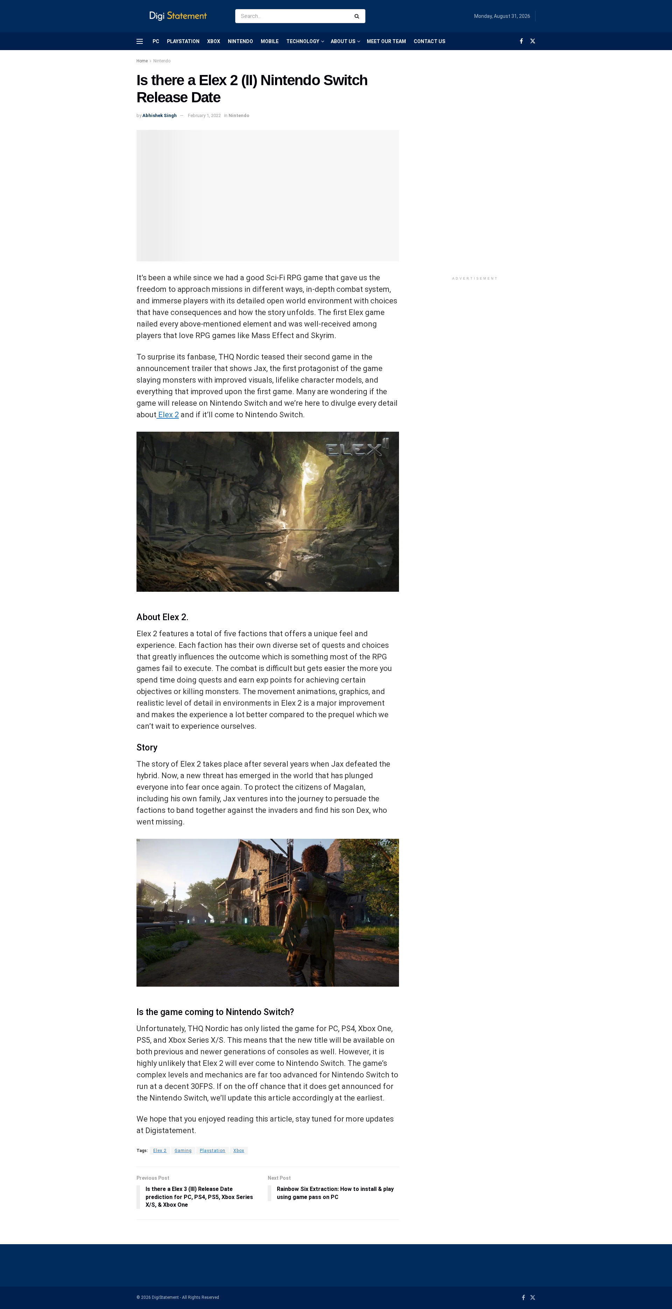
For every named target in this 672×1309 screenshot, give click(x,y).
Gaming (183, 1150)
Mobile (270, 41)
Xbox (213, 41)
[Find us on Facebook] (521, 41)
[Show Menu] (139, 41)
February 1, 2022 (204, 115)
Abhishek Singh (159, 115)
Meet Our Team (386, 41)
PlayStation (183, 41)
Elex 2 (167, 414)
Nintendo (240, 41)
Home (142, 61)
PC (156, 41)
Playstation (212, 1150)
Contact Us (429, 41)
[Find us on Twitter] (533, 41)
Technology (302, 41)
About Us (343, 41)
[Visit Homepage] (179, 16)
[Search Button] (358, 16)
